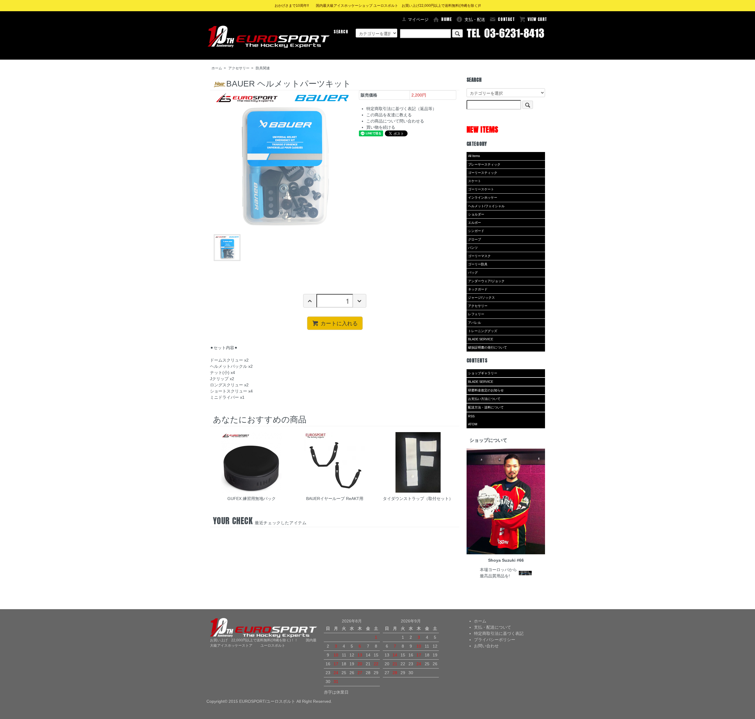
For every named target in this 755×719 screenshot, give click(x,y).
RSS (471, 416)
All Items (474, 156)
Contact (506, 19)
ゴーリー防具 (478, 264)
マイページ (418, 19)
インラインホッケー (482, 197)
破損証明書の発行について (487, 347)
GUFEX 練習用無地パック (251, 498)
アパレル (474, 322)
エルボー (474, 222)
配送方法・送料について (486, 407)
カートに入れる (339, 323)
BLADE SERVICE (480, 339)
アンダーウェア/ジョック (486, 281)
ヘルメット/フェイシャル (486, 206)
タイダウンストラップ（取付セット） (418, 498)
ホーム (216, 68)
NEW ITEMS (482, 129)
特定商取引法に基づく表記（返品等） (401, 108)
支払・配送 (475, 19)
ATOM (472, 424)
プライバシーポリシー (494, 639)
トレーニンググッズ (482, 331)
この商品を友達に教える (389, 114)
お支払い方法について (484, 399)
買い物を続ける (380, 127)
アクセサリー (239, 68)
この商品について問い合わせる (395, 121)
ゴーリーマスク (479, 256)
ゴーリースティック (482, 172)
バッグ (473, 272)
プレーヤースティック (484, 164)
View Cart (537, 19)
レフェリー (476, 314)
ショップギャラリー (482, 373)
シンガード (476, 231)
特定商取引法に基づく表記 (498, 633)
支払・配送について (492, 627)
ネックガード (478, 289)
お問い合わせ (486, 645)
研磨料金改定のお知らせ (486, 390)
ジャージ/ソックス (481, 297)
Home (446, 19)
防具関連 (263, 68)
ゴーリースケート (481, 189)
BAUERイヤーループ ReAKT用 (334, 498)
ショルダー (476, 214)
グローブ (474, 239)
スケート (474, 181)
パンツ (473, 247)
